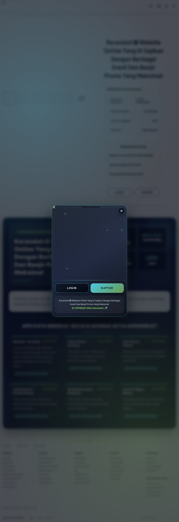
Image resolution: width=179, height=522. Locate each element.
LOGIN (72, 288)
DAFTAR (107, 288)
